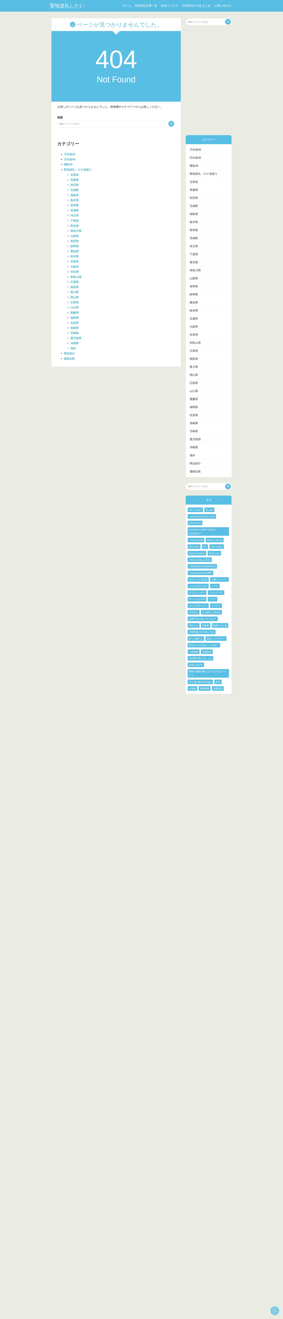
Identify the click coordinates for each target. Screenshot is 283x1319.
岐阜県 (74, 256)
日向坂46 (69, 159)
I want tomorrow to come (202, 516)
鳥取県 (74, 287)
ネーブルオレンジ (198, 605)
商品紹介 (69, 353)
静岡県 (74, 246)
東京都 (74, 225)
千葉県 (74, 220)
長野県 (74, 241)
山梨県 (74, 236)
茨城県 (74, 210)
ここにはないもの (198, 586)
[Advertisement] (209, 80)
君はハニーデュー (216, 638)
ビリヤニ (216, 605)
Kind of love (195, 523)
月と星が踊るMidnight (200, 682)
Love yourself (196, 540)
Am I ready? (195, 510)
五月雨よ (193, 612)
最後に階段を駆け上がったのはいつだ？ (207, 673)
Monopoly (194, 546)
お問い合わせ (223, 5)
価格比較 (69, 358)
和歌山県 (76, 276)
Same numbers (197, 553)
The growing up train (199, 559)
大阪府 (74, 266)
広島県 (74, 302)
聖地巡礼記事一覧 (146, 5)
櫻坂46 (68, 164)
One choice (217, 546)
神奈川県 (76, 231)
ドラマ (212, 599)
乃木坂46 (69, 154)
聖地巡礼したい (67, 5)
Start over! (214, 553)
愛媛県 (74, 312)
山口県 (74, 307)
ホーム (127, 5)
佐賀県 (74, 322)
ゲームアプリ (216, 592)
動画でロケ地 (220, 625)
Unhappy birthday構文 (200, 573)
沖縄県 (74, 343)
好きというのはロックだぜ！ (204, 645)
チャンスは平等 (197, 599)
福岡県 (74, 317)
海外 (73, 348)
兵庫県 (74, 282)
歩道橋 (192, 688)
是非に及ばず (196, 665)
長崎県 (74, 328)
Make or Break (214, 540)
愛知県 (74, 251)
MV (205, 546)
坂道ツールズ (169, 5)
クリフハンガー (197, 592)
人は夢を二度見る (211, 612)
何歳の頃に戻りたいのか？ (203, 619)
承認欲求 (206, 651)
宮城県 (74, 190)
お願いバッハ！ (219, 579)
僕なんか (193, 625)
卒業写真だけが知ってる (201, 632)
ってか (214, 586)
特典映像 (204, 688)
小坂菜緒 (193, 651)
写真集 (205, 625)
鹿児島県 (76, 338)
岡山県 (74, 297)
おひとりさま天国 (198, 579)
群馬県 (74, 205)
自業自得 (217, 688)
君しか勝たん (196, 638)
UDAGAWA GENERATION (202, 566)
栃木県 (74, 200)
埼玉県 (74, 215)
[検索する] (171, 124)
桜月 (218, 682)
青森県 (74, 179)
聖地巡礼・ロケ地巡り (78, 169)
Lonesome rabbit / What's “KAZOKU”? (202, 531)
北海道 (74, 174)
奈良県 (74, 271)
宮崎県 (74, 333)
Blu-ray (209, 510)
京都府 (74, 261)
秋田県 (74, 185)
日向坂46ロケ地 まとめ (196, 5)
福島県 (74, 195)
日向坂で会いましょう (200, 658)
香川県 (74, 292)
